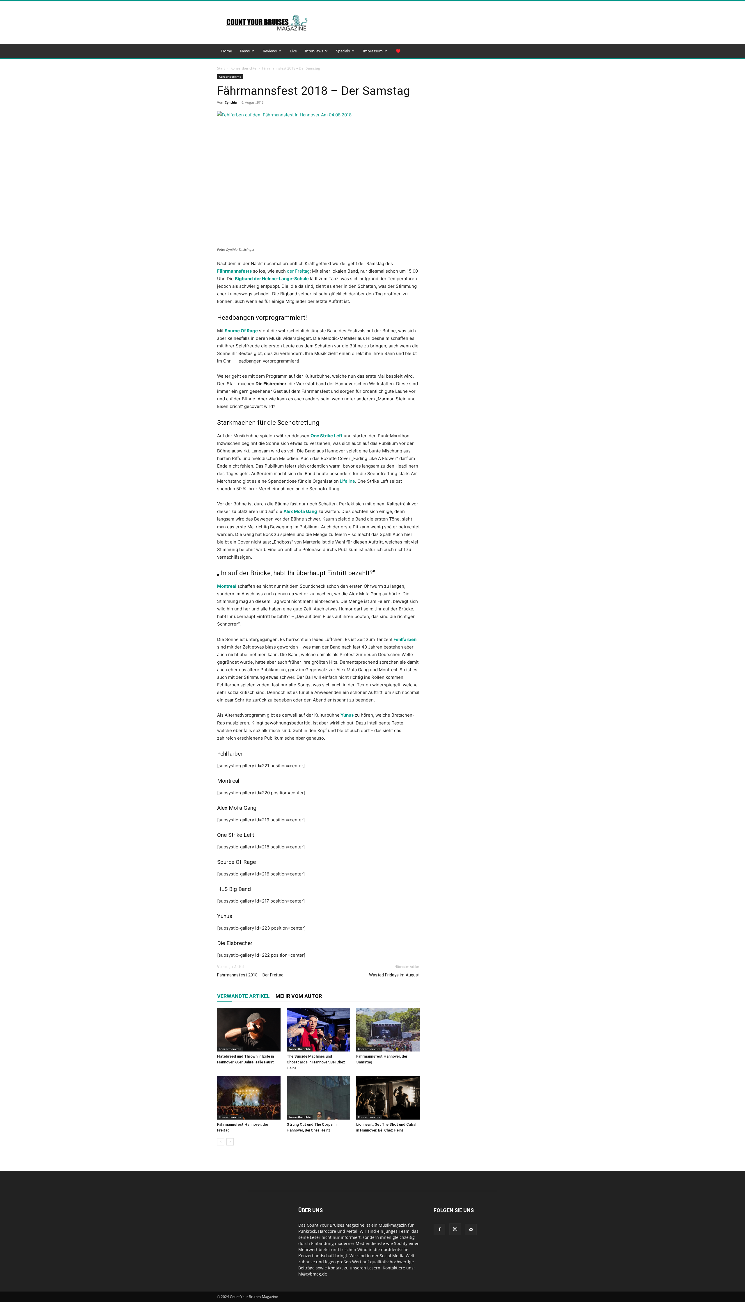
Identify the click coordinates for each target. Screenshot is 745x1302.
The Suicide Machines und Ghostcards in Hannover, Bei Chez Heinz (316, 1062)
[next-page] (230, 1141)
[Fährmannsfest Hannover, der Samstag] (388, 1029)
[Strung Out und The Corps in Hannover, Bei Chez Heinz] (318, 1098)
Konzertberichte (243, 68)
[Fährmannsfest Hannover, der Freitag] (249, 1098)
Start (221, 68)
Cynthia (231, 102)
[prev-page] (220, 1141)
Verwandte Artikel (243, 996)
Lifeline (347, 481)
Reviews (270, 51)
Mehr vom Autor (299, 996)
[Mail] (471, 1229)
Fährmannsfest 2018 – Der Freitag (250, 975)
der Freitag (298, 271)
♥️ (398, 51)
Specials (343, 51)
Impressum (373, 51)
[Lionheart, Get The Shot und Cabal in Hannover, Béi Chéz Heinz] (388, 1098)
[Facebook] (439, 1229)
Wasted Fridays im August (394, 975)
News (245, 51)
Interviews (314, 51)
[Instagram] (455, 1229)
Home (226, 51)
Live (293, 51)
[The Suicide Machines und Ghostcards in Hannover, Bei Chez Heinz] (318, 1029)
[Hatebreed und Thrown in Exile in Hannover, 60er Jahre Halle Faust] (249, 1029)
